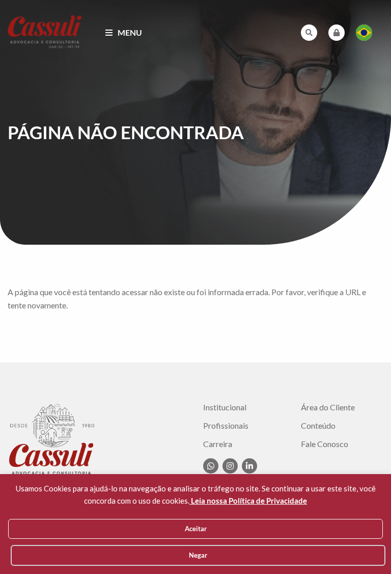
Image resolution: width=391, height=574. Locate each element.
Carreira (217, 444)
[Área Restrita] (336, 32)
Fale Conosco (324, 444)
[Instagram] (230, 466)
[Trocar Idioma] (364, 32)
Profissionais (225, 426)
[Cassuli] (45, 31)
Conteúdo (318, 426)
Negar (198, 555)
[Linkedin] (249, 466)
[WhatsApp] (210, 466)
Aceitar (196, 529)
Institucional (224, 407)
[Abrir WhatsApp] (365, 548)
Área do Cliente (328, 407)
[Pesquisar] (309, 32)
